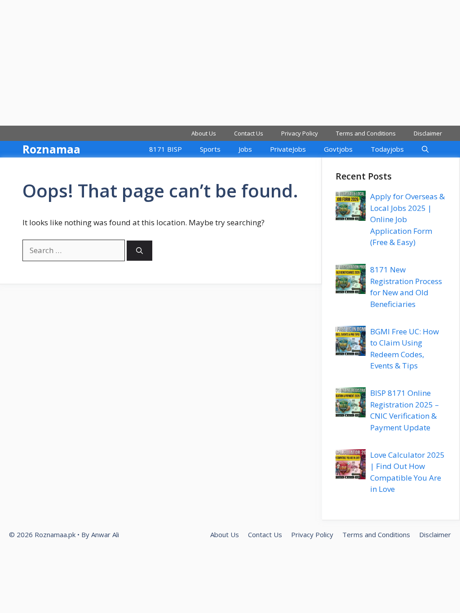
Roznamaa (51, 149)
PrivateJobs (288, 148)
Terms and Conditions (366, 133)
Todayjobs (387, 148)
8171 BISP (165, 148)
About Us (203, 133)
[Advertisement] (230, 63)
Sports (210, 148)
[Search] (139, 251)
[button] (425, 149)
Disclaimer (428, 133)
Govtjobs (338, 148)
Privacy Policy (299, 133)
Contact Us (248, 133)
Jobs (245, 148)
